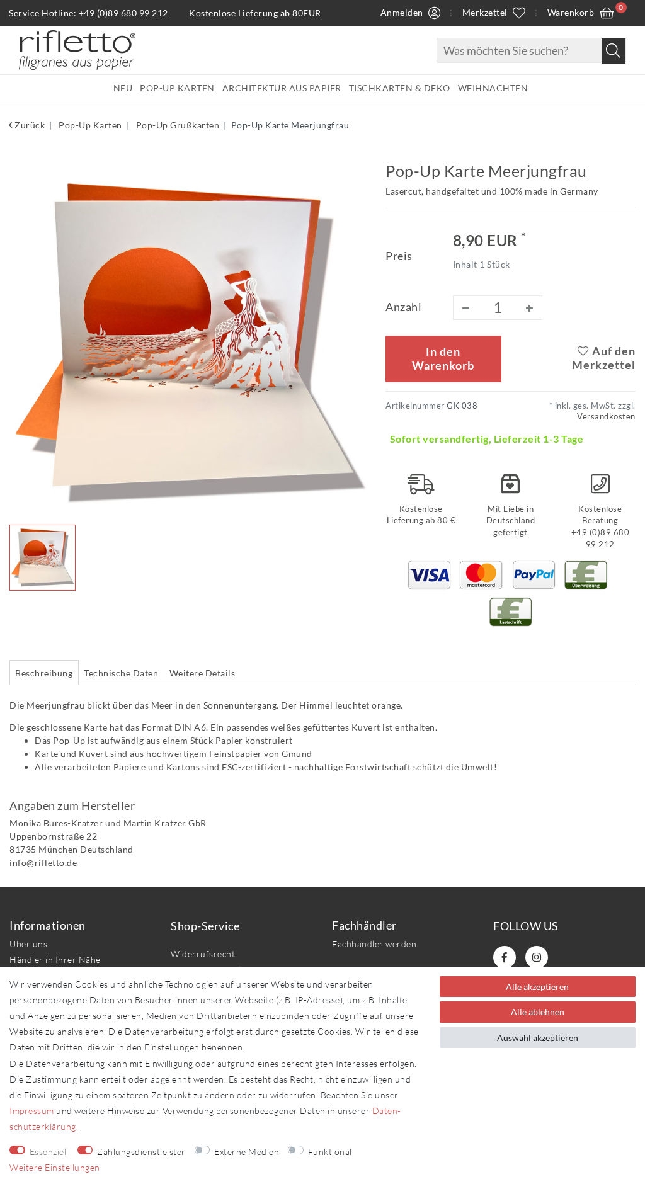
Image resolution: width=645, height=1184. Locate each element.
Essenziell (49, 1151)
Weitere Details (202, 673)
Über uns (28, 943)
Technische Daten (121, 673)
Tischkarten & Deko (399, 88)
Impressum (31, 1110)
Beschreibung (43, 673)
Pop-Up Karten (177, 88)
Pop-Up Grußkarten (176, 125)
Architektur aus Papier (281, 88)
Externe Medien (246, 1151)
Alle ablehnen (537, 1011)
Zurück (29, 125)
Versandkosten (606, 416)
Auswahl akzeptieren (537, 1037)
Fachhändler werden (374, 943)
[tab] (44, 672)
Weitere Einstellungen (54, 1167)
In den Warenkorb (443, 358)
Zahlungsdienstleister (141, 1151)
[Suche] (613, 51)
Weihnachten (493, 88)
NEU (123, 88)
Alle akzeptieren (537, 986)
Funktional (330, 1151)
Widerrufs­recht (203, 953)
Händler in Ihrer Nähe (55, 959)
